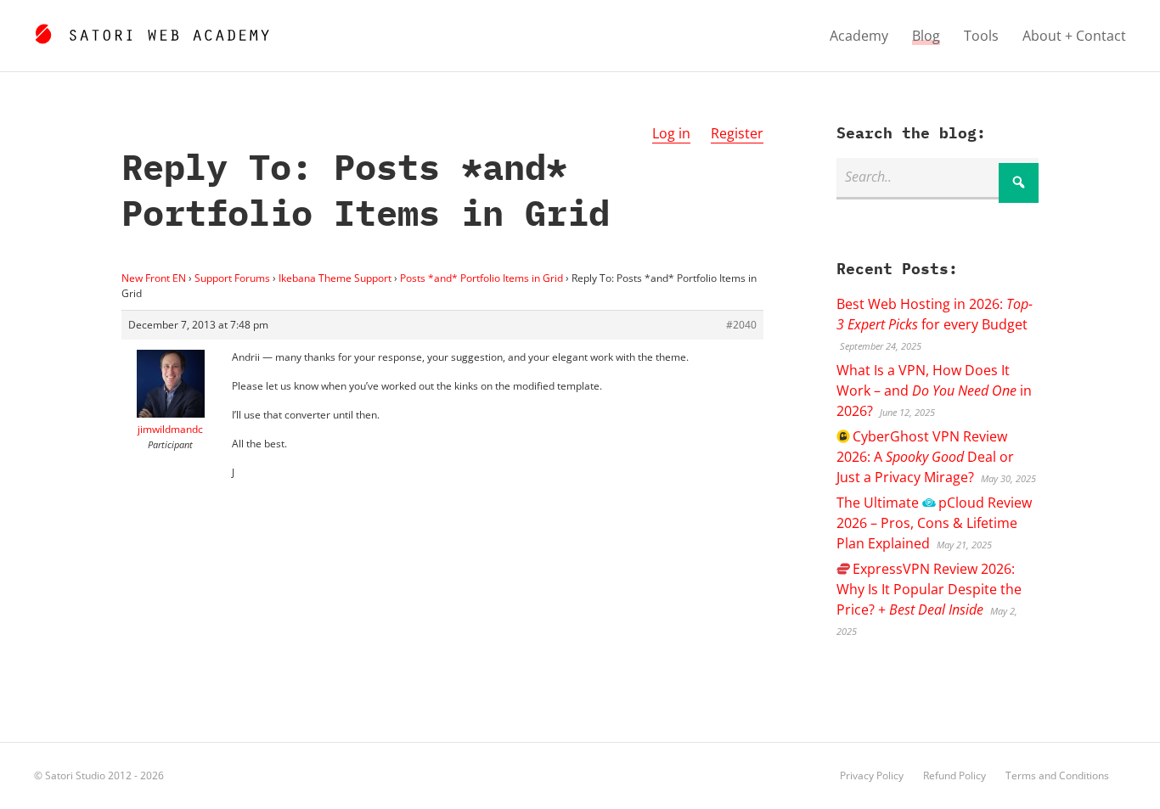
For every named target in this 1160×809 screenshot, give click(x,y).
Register (737, 133)
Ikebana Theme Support (335, 278)
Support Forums (232, 278)
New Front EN (153, 278)
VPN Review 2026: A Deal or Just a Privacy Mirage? (925, 456)
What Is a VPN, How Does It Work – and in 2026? (934, 390)
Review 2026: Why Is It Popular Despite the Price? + (929, 589)
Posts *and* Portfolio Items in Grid (481, 278)
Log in (671, 133)
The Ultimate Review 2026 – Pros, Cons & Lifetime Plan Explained (933, 523)
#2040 (741, 324)
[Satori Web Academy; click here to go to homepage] (151, 31)
